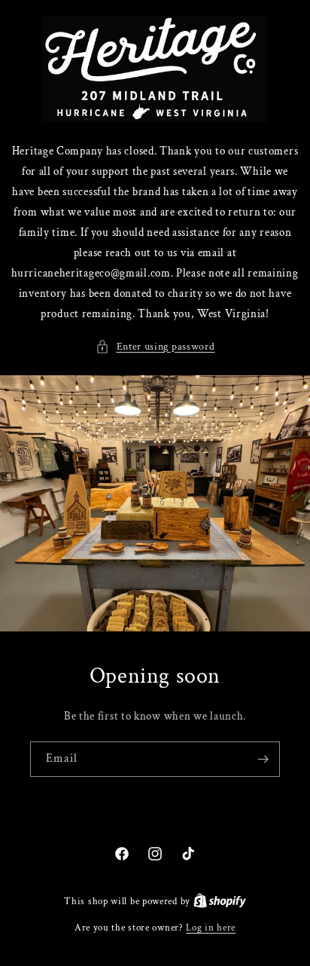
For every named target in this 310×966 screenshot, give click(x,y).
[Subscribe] (262, 759)
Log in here (211, 928)
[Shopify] (219, 901)
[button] (155, 347)
